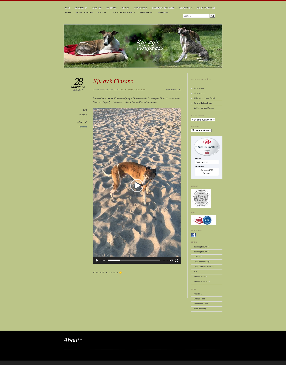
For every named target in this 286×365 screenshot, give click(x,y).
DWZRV (197, 257)
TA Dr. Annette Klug (201, 262)
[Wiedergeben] (97, 260)
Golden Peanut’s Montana (204, 108)
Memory (125, 8)
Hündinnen (96, 8)
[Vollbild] (176, 260)
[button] (136, 185)
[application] (137, 186)
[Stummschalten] (171, 260)
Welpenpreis (185, 8)
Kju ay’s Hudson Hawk (203, 103)
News (67, 8)
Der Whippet (81, 8)
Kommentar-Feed (201, 304)
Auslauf (123, 90)
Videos (137, 90)
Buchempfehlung (200, 247)
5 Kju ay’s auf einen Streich (204, 98)
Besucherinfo (146, 12)
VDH (195, 272)
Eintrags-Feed (199, 299)
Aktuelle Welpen (84, 12)
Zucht (143, 90)
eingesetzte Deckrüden (163, 8)
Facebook (83, 127)
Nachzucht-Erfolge (206, 8)
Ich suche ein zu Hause (124, 12)
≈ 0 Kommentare (173, 90)
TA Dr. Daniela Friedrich (203, 267)
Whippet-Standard (201, 282)
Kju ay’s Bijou (199, 88)
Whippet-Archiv (200, 277)
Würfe (68, 12)
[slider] (134, 260)
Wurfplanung (140, 8)
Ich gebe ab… (199, 93)
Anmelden (198, 294)
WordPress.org (200, 309)
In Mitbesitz (102, 12)
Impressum (163, 12)
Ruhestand (111, 8)
